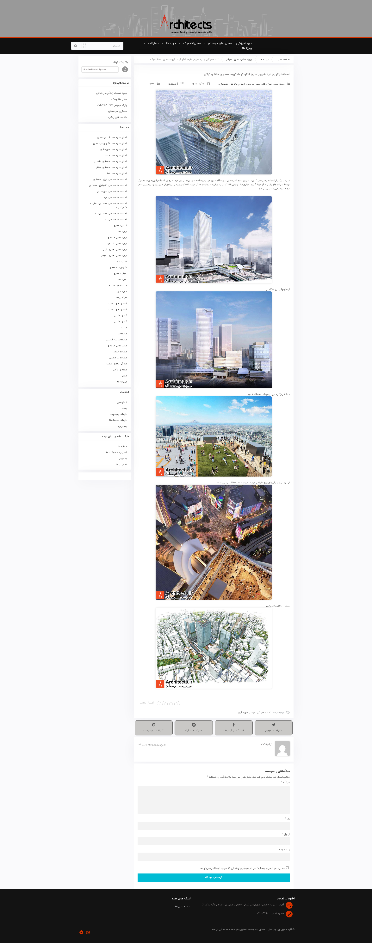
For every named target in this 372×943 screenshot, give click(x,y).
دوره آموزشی (244, 43)
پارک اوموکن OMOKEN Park (112, 105)
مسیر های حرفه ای (220, 43)
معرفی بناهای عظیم (116, 364)
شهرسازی (243, 712)
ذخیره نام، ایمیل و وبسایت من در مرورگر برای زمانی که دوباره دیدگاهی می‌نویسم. (242, 868)
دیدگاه (285, 782)
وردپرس (122, 426)
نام (287, 819)
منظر (124, 376)
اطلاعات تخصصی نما (115, 219)
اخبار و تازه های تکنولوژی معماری (109, 143)
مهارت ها (122, 382)
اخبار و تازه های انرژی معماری (111, 137)
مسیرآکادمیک (192, 43)
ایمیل (286, 834)
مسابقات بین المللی (116, 340)
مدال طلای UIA (118, 99)
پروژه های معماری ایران (114, 249)
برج (253, 712)
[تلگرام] (81, 932)
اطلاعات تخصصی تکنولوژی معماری (108, 185)
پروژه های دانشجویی (115, 243)
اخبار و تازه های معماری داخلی (110, 161)
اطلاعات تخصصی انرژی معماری (110, 179)
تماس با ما (121, 464)
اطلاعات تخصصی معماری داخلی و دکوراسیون (108, 205)
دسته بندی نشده (118, 285)
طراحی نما (121, 297)
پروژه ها (247, 48)
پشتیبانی (122, 458)
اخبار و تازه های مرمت (115, 155)
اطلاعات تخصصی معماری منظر (110, 213)
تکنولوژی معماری (118, 267)
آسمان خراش (264, 712)
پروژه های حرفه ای (117, 237)
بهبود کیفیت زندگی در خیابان (111, 93)
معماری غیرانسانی (117, 111)
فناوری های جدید (117, 303)
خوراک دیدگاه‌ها (118, 420)
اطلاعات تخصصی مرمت (114, 197)
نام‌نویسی (122, 402)
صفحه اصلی (283, 59)
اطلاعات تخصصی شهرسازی (112, 191)
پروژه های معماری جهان (239, 59)
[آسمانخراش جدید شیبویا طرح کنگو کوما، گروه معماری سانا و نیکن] (214, 132)
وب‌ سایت (284, 849)
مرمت (124, 327)
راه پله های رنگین (117, 117)
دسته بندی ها (182, 907)
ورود (124, 408)
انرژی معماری (120, 225)
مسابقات (153, 43)
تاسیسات (122, 261)
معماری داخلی (119, 370)
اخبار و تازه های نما (117, 173)
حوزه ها (171, 43)
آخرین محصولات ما (116, 452)
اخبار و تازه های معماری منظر (111, 167)
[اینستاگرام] (88, 932)
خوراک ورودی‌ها (118, 414)
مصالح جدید (120, 352)
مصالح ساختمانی (118, 358)
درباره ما (122, 446)
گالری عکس (120, 315)
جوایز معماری (120, 273)
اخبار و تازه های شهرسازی (231, 84)
